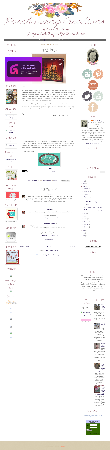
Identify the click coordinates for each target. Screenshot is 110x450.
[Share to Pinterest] (69, 180)
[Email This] (62, 180)
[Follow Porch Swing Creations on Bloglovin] (86, 321)
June (85, 213)
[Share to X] (65, 180)
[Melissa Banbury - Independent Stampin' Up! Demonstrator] (90, 417)
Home (41, 40)
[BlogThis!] (64, 180)
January (86, 227)
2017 (84, 181)
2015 (84, 186)
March (86, 221)
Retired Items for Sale (64, 40)
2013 (84, 233)
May (85, 216)
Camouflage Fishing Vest (103, 307)
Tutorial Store (50, 40)
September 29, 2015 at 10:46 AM (50, 204)
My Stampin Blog (65, 115)
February (86, 224)
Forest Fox (86, 204)
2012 (84, 236)
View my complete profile (92, 143)
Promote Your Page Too (97, 416)
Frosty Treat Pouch (103, 345)
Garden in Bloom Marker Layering (93, 210)
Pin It (50, 168)
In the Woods (103, 325)
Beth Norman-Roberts (49, 223)
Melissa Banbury (47, 180)
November (87, 191)
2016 (84, 183)
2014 (84, 230)
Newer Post (24, 247)
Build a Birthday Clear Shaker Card (93, 207)
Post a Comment (49, 239)
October (86, 194)
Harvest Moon (87, 199)
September (87, 197)
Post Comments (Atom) (52, 250)
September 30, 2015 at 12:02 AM (50, 218)
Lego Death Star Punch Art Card (101, 367)
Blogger (63, 446)
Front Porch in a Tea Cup (90, 202)
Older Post (73, 247)
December (87, 188)
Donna (49, 194)
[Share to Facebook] (67, 180)
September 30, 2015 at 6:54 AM (50, 235)
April (85, 218)
